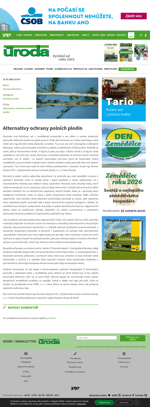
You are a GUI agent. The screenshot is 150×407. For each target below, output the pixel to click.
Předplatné (26, 362)
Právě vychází (110, 69)
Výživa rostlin (80, 69)
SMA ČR (49, 395)
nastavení (81, 403)
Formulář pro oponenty (75, 371)
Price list (124, 366)
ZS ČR (34, 395)
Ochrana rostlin (63, 69)
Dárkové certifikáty (26, 366)
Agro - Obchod (107, 35)
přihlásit (51, 318)
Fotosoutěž (26, 376)
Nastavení (124, 402)
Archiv (96, 35)
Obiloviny (18, 69)
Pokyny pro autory (75, 362)
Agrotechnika (96, 69)
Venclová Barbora (12, 88)
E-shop (26, 371)
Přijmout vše (104, 402)
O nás (19, 35)
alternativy (8, 108)
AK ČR (27, 395)
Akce (26, 381)
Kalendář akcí (127, 69)
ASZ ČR (41, 395)
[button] (133, 338)
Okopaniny (39, 69)
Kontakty (121, 35)
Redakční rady (75, 367)
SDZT (56, 395)
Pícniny (49, 69)
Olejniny (28, 69)
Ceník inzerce (124, 362)
